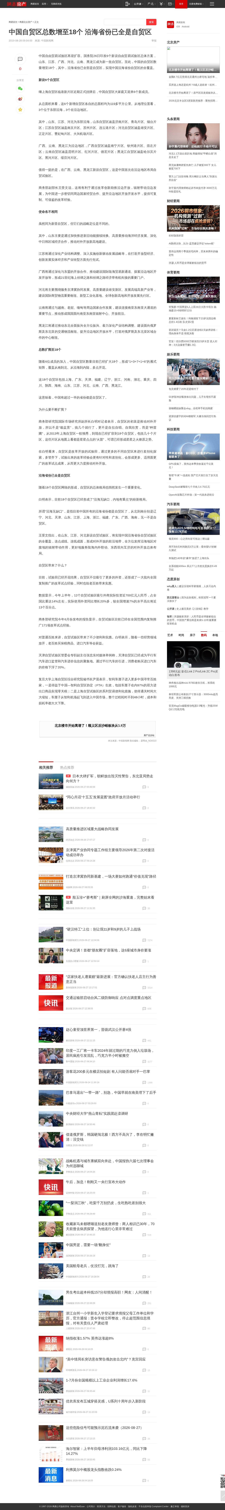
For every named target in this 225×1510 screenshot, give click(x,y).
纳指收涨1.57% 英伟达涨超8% (90, 1338)
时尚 (181, 635)
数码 (204, 635)
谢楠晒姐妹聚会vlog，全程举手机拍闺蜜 (191, 408)
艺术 (170, 635)
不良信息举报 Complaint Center (154, 1506)
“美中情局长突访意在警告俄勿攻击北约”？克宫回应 (106, 1359)
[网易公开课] (138, 4)
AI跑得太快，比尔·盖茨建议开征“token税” (191, 243)
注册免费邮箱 (195, 4)
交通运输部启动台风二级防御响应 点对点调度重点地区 (108, 998)
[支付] (161, 4)
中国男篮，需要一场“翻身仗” (88, 1245)
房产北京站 (149, 735)
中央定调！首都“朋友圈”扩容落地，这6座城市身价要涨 (108, 950)
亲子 (192, 635)
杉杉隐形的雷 (176, 235)
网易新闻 (180, 22)
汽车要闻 (173, 504)
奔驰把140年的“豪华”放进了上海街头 (189, 558)
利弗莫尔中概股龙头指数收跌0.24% (94, 1470)
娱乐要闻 (173, 354)
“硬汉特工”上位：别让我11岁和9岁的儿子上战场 (103, 929)
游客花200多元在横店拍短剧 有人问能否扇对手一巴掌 (108, 1071)
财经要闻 (173, 201)
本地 (215, 635)
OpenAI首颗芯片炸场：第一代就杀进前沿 (191, 494)
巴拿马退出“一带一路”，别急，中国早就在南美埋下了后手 (111, 1092)
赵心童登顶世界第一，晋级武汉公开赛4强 (98, 1030)
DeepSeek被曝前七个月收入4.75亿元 (189, 486)
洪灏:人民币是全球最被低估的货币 (187, 262)
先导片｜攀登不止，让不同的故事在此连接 (192, 694)
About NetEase (77, 1506)
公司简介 (91, 1506)
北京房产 (173, 42)
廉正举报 (175, 1506)
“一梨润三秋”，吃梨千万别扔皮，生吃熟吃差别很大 (106, 1203)
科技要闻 (173, 429)
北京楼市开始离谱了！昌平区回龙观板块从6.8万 (193, 92)
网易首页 (35, 4)
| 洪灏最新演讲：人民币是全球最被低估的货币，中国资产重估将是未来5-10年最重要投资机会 (191, 620)
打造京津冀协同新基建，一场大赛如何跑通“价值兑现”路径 (111, 876)
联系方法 (101, 1506)
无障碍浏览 (56, 4)
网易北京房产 (26, 22)
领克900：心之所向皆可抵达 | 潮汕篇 (189, 538)
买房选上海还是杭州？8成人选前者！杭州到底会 (193, 84)
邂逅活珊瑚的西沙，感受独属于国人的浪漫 (192, 702)
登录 (181, 4)
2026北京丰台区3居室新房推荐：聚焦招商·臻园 (193, 100)
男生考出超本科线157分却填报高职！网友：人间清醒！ (109, 1292)
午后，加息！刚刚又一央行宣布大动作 (96, 1182)
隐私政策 (132, 1506)
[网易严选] (151, 4)
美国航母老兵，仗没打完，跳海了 (92, 1266)
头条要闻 (173, 119)
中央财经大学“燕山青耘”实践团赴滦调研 (97, 1113)
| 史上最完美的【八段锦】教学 (187, 608)
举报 (154, 40)
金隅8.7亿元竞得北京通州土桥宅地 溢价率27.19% (193, 76)
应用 (44, 4)
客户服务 (122, 1506)
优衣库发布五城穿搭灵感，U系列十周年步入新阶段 (106, 1401)
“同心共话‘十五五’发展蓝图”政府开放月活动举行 (103, 797)
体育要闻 (173, 272)
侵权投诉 (185, 1506)
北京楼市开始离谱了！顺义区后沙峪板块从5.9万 (90, 725)
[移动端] (127, 4)
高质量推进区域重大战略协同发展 (92, 829)
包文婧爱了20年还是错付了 (184, 389)
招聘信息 (111, 1506)
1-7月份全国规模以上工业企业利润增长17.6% (101, 1380)
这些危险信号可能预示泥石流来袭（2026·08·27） (105, 1428)
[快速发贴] (20, 59)
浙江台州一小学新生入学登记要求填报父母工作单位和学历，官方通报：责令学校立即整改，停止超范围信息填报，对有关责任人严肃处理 (110, 1318)
